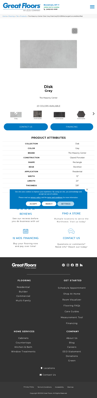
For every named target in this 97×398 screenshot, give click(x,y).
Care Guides (72, 311)
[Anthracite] (37, 113)
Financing (72, 127)
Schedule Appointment (72, 288)
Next (94, 113)
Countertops (23, 342)
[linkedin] (77, 265)
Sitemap (70, 387)
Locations (49, 368)
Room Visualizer (71, 300)
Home (5, 16)
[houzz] (81, 265)
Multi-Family (23, 300)
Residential (23, 287)
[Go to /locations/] (71, 214)
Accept (33, 204)
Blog (72, 342)
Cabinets (23, 338)
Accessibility (59, 387)
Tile (17, 16)
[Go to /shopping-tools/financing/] (25, 239)
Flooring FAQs (72, 305)
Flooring (11, 16)
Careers (71, 347)
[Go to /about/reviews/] (25, 215)
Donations (72, 356)
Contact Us (25, 127)
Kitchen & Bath (23, 347)
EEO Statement (72, 351)
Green (72, 360)
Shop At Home (71, 294)
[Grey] (16, 113)
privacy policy (36, 197)
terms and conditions (55, 197)
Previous (4, 113)
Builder (23, 291)
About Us (71, 338)
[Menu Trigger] (92, 6)
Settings (65, 204)
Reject (49, 204)
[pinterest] (63, 265)
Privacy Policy (29, 387)
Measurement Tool (72, 317)
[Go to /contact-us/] (71, 239)
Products (23, 16)
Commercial (23, 296)
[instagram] (68, 265)
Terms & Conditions (45, 387)
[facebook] (72, 265)
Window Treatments (23, 351)
